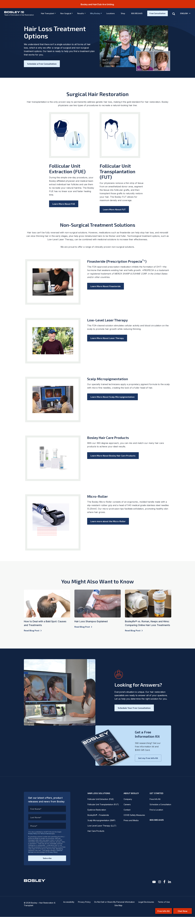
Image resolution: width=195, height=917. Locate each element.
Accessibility (68, 902)
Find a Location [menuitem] (156, 810)
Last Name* (35, 817)
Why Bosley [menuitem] (95, 13)
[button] (185, 13)
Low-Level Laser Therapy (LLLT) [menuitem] (102, 826)
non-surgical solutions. (123, 247)
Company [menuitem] (128, 799)
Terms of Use (164, 902)
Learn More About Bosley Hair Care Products (112, 455)
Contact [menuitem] (127, 810)
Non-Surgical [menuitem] (65, 13)
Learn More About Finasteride (105, 286)
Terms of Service (45, 833)
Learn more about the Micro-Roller (108, 521)
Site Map (118, 905)
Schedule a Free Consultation (42, 63)
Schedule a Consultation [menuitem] (160, 804)
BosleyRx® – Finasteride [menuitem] (98, 815)
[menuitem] (47, 13)
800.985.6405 (157, 820)
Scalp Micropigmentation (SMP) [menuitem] (101, 820)
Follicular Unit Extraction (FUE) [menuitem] (101, 799)
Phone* (33, 826)
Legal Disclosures (146, 902)
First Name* (35, 809)
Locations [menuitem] (110, 13)
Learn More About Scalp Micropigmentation (112, 397)
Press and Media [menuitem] (131, 820)
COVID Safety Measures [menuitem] (134, 815)
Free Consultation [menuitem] (158, 13)
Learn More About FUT (114, 209)
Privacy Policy (32, 833)
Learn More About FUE (63, 204)
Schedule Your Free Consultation (134, 708)
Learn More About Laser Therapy (107, 338)
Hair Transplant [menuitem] (47, 13)
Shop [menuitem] (123, 13)
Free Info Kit (163, 911)
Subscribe (47, 858)
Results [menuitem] (80, 13)
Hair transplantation (37, 102)
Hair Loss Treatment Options (55, 32)
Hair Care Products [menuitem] (96, 831)
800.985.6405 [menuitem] (137, 13)
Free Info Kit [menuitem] (155, 799)
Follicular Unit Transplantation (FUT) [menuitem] (103, 804)
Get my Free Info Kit (148, 758)
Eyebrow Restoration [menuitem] (97, 810)
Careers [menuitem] (127, 804)
